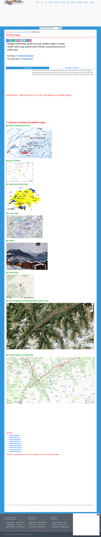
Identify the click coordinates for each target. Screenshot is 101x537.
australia (56, 2)
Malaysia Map (55, 527)
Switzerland (27, 59)
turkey (92, 2)
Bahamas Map (10, 522)
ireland (86, 2)
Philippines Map (65, 527)
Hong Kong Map (56, 522)
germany (79, 2)
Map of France (33, 524)
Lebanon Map (61, 524)
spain (73, 2)
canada (50, 2)
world (37, 2)
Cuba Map (19, 524)
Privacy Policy (35, 534)
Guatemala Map (10, 524)
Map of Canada (20, 522)
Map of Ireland (33, 527)
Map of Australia (10, 527)
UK (45, 2)
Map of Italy (41, 524)
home (14, 32)
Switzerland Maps (26, 55)
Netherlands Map (41, 522)
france (63, 2)
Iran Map (64, 522)
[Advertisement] (50, 15)
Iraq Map (54, 524)
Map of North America (10, 517)
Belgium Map (32, 522)
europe (20, 32)
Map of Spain (41, 527)
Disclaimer (42, 534)
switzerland (26, 32)
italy (68, 2)
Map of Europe (32, 517)
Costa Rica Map (21, 527)
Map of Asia (54, 517)
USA (42, 2)
